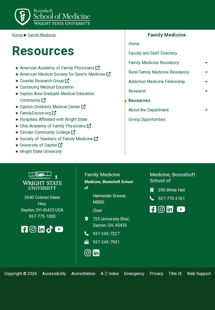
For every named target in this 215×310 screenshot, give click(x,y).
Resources (139, 100)
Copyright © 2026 (20, 274)
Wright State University (41, 151)
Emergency (134, 274)
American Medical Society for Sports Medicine (65, 74)
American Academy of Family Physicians (60, 67)
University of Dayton (41, 145)
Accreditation (83, 274)
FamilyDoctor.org (38, 113)
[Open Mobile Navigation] (209, 15)
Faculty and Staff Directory (152, 53)
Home (133, 43)
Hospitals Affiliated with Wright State (53, 119)
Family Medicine (42, 35)
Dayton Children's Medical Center (52, 106)
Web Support (199, 274)
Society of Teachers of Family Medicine (59, 138)
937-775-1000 (42, 216)
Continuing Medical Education (47, 87)
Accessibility (54, 274)
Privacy (156, 274)
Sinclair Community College (47, 132)
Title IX (175, 274)
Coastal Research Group (44, 80)
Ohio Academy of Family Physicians (55, 125)
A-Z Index (110, 274)
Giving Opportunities (147, 119)
